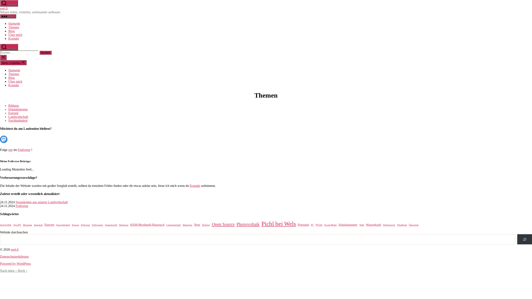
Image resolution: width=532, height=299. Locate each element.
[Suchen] (524, 239)
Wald (361, 225)
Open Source (223, 224)
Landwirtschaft (18, 117)
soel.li (4, 8)
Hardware (123, 225)
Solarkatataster (348, 224)
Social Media (330, 225)
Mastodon (187, 225)
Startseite (14, 23)
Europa (75, 225)
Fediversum (97, 225)
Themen (13, 27)
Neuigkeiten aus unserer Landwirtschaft (42, 202)
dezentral (38, 225)
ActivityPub (5, 225)
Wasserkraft (373, 224)
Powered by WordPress (15, 263)
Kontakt (13, 38)
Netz (197, 224)
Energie (13, 113)
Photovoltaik (248, 224)
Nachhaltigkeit (17, 120)
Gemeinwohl (111, 225)
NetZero (206, 225)
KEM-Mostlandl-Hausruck (147, 224)
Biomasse (27, 225)
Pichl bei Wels (278, 223)
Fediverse (24, 150)
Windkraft (402, 225)
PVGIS (319, 225)
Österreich (414, 225)
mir (10, 150)
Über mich (15, 35)
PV (312, 225)
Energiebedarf (63, 225)
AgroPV (17, 225)
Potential (303, 224)
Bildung (13, 105)
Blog (11, 31)
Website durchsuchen (14, 232)
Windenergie (389, 225)
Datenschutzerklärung (14, 256)
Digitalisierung (18, 109)
